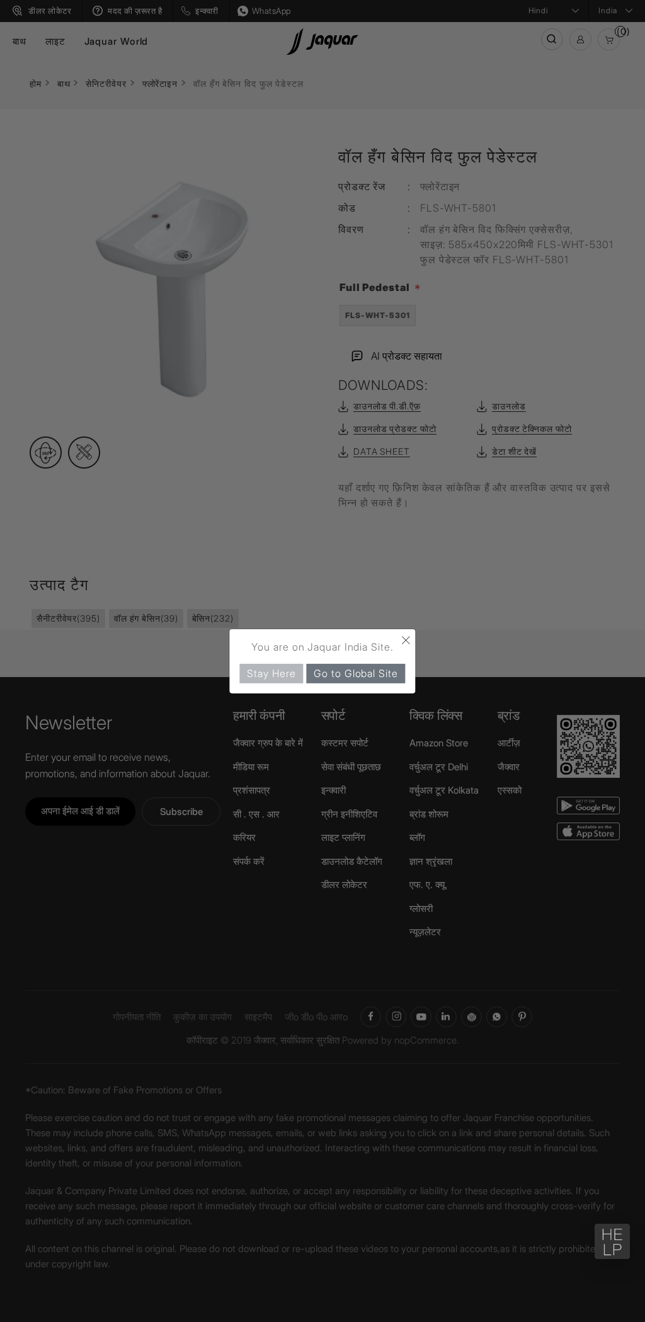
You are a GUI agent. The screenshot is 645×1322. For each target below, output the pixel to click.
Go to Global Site (355, 672)
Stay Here (271, 672)
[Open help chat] (612, 1241)
